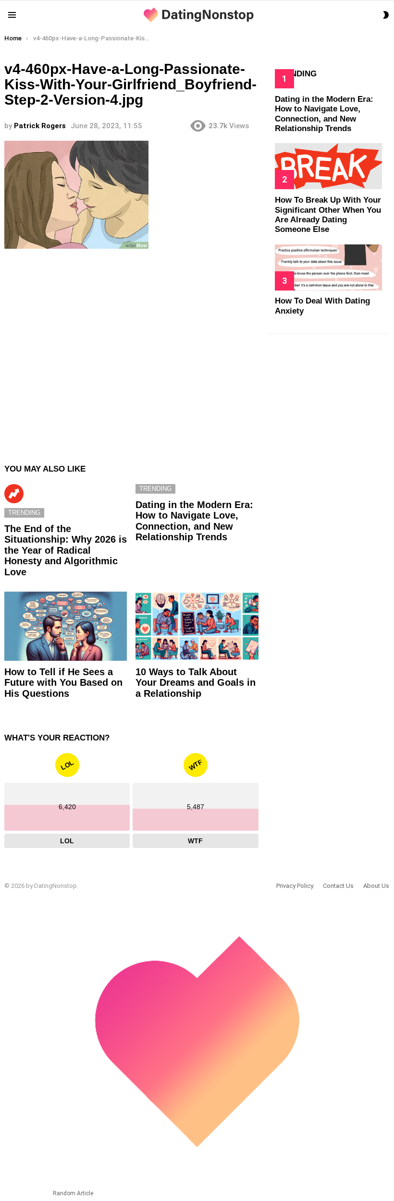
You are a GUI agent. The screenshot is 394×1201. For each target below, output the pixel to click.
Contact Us (338, 885)
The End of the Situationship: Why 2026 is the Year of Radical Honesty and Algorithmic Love (65, 550)
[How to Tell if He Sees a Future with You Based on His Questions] (65, 626)
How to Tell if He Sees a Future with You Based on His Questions (63, 683)
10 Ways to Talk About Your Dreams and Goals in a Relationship (195, 683)
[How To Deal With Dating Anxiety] (328, 267)
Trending (14, 493)
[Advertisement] (131, 351)
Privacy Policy (294, 885)
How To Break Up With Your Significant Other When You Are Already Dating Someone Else (328, 214)
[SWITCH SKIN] (386, 15)
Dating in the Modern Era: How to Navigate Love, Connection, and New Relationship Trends (194, 521)
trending (24, 512)
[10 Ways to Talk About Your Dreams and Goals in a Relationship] (196, 626)
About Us (376, 885)
